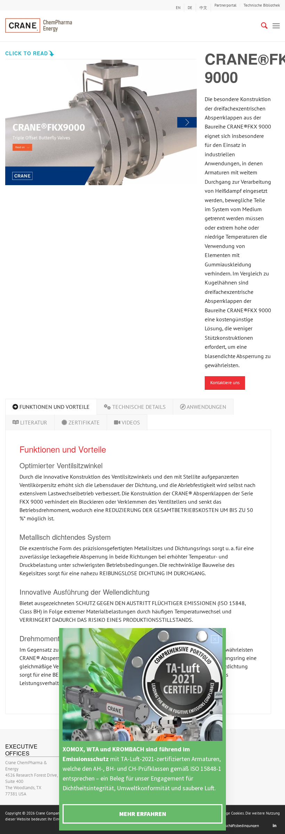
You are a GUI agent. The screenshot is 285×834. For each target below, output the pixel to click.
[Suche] (261, 25)
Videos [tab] (130, 422)
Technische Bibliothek (262, 5)
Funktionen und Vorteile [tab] (54, 406)
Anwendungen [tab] (206, 406)
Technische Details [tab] (138, 406)
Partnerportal (225, 5)
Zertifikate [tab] (83, 422)
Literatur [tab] (33, 422)
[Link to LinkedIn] (274, 825)
